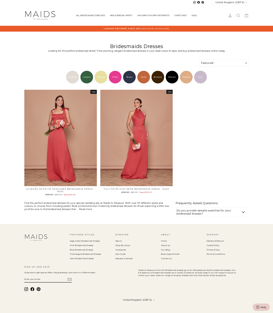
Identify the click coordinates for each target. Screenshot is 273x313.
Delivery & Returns (215, 241)
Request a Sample (124, 258)
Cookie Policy (213, 245)
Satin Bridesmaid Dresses (82, 258)
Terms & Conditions (216, 254)
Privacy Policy (213, 250)
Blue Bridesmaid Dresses (81, 250)
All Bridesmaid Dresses (90, 15)
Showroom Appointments (153, 15)
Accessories (120, 250)
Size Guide (120, 254)
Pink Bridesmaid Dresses (81, 245)
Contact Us (166, 258)
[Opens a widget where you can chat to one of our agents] (261, 307)
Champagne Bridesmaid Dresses (85, 254)
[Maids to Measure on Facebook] (32, 289)
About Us (165, 245)
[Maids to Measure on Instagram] (26, 289)
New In (118, 241)
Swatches (180, 15)
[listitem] (72, 77)
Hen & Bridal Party (121, 15)
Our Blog (165, 250)
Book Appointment (170, 254)
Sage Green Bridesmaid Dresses (85, 241)
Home (164, 241)
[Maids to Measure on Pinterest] (38, 289)
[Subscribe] (70, 279)
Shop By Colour (122, 245)
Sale (194, 15)
